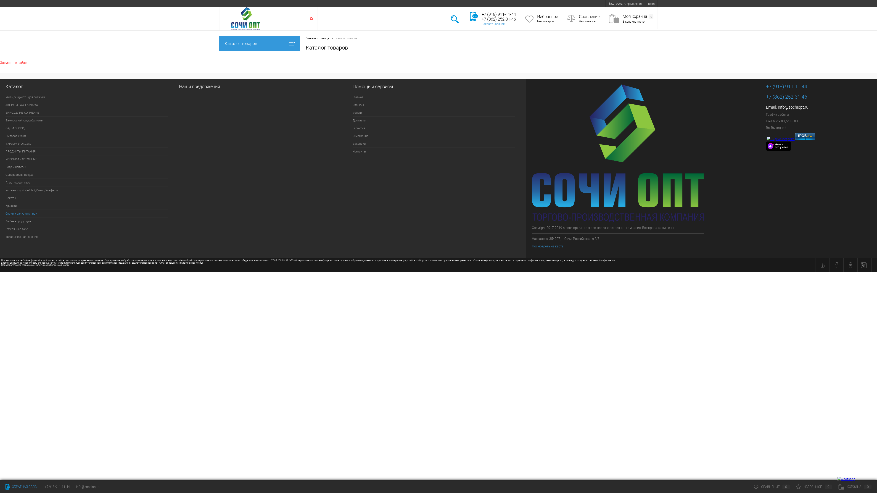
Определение (633, 3)
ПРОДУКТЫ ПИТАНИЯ (20, 151)
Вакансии (329, 3)
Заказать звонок (493, 24)
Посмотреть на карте (547, 246)
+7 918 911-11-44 (57, 487)
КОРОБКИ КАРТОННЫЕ (21, 159)
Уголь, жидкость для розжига (25, 97)
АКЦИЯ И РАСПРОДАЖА (21, 105)
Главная (227, 3)
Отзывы (243, 3)
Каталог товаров (241, 43)
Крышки (11, 205)
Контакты (347, 3)
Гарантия (292, 3)
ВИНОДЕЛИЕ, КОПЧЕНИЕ (22, 112)
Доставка (274, 3)
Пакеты (10, 198)
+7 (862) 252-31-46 (786, 97)
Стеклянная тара (16, 229)
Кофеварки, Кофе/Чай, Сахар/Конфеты (31, 190)
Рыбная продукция (18, 221)
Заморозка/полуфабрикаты (24, 120)
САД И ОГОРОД (15, 128)
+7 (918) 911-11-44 (786, 86)
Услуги (258, 3)
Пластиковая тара (17, 182)
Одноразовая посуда (19, 174)
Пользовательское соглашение (17, 265)
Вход (651, 3)
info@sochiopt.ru (793, 107)
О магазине (310, 3)
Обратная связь (25, 487)
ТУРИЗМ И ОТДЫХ (18, 143)
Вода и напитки (15, 167)
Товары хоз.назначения (21, 237)
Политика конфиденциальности (52, 265)
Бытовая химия (15, 136)
